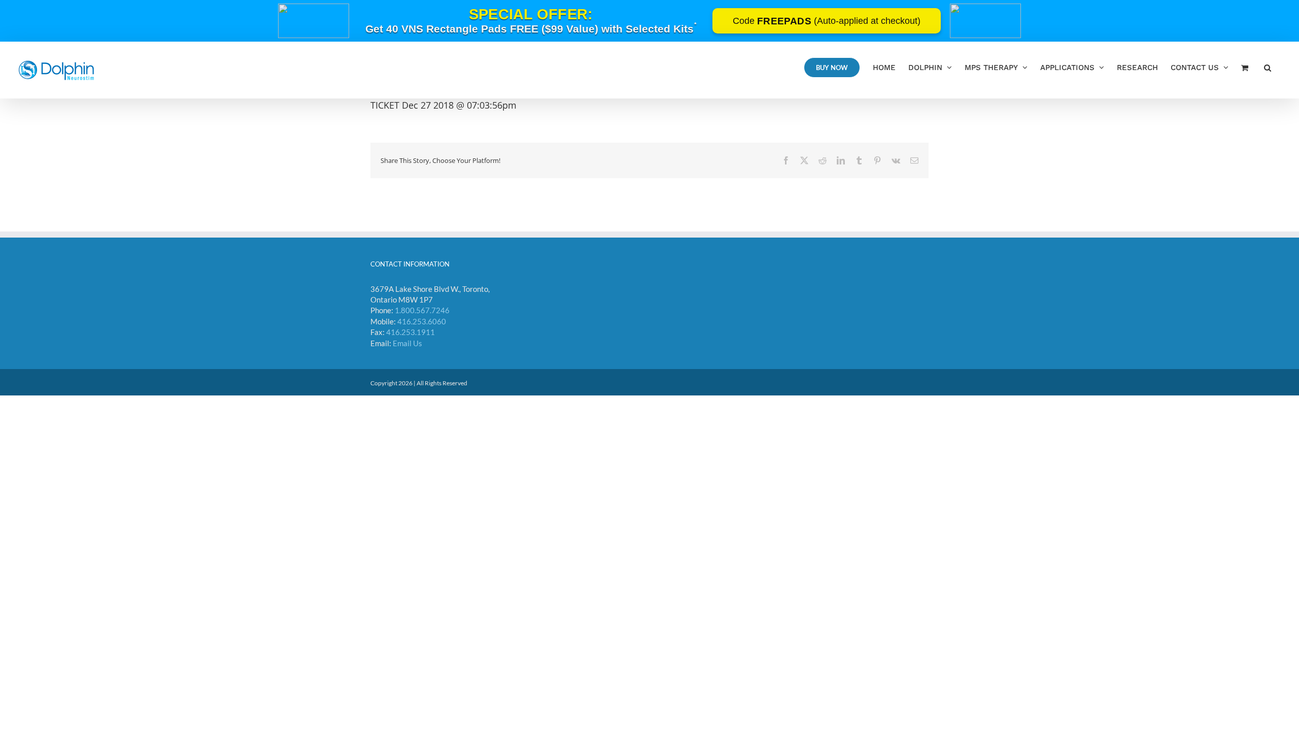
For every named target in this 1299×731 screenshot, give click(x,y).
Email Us (407, 343)
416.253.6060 (421, 321)
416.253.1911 (410, 332)
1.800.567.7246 (422, 310)
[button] (1267, 67)
